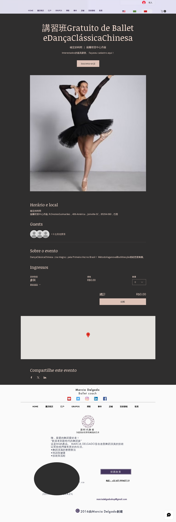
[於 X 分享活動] (38, 377)
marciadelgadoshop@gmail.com (112, 499)
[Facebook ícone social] (105, 398)
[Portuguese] (136, 11)
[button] (164, 11)
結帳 (123, 301)
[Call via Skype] (55, 510)
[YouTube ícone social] (69, 398)
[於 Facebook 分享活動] (31, 377)
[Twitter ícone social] (78, 398)
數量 (134, 276)
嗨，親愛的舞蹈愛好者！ (65, 437)
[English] (125, 11)
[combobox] (139, 282)
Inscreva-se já (88, 63)
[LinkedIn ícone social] (96, 398)
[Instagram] (87, 398)
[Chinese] (147, 11)
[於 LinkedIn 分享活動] (45, 377)
